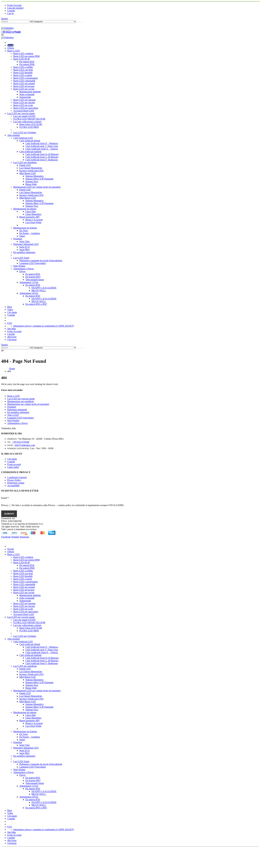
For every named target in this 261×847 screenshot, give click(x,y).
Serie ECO (24, 247)
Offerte (10, 48)
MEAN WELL (38, 290)
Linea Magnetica (33, 214)
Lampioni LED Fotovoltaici (32, 263)
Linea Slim (30, 211)
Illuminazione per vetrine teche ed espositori (28, 404)
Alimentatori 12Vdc (28, 282)
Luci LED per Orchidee (24, 132)
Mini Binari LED (27, 173)
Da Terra (23, 230)
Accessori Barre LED (23, 110)
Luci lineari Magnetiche (30, 168)
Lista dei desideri (15, 8)
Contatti (11, 315)
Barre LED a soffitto (23, 67)
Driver (22, 271)
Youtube (15, 537)
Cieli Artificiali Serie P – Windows (41, 143)
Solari (22, 236)
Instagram (24, 537)
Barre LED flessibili (22, 72)
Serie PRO (24, 249)
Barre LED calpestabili (24, 80)
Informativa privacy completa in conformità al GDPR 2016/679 (43, 326)
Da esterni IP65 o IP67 (36, 304)
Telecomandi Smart (34, 279)
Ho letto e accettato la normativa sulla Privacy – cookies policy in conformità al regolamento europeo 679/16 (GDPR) (68, 505)
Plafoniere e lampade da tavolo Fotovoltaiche (40, 260)
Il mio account (14, 464)
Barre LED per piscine (24, 102)
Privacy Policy (14, 480)
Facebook (6, 537)
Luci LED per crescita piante (21, 113)
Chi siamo (12, 312)
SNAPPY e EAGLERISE (43, 287)
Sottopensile (25, 97)
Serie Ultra (24, 241)
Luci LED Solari (21, 258)
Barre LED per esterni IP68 (26, 56)
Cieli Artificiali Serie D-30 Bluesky (42, 154)
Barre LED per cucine (23, 89)
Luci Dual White (33, 222)
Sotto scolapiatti (26, 94)
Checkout (11, 339)
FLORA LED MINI (29, 127)
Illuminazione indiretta (30, 91)
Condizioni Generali (17, 477)
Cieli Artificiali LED (23, 138)
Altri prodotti (13, 135)
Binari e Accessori (34, 219)
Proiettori (17, 238)
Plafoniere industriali (17, 409)
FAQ (9, 323)
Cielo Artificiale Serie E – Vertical (41, 149)
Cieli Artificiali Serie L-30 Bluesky (42, 157)
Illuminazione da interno (24, 208)
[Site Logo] (7, 28)
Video (10, 309)
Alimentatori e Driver (23, 268)
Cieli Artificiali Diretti (29, 140)
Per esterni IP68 (26, 64)
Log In (10, 13)
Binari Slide (31, 184)
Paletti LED (25, 165)
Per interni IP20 (26, 61)
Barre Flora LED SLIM (30, 124)
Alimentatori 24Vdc (28, 293)
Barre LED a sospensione (25, 78)
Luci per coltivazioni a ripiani (27, 121)
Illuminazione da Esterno (25, 228)
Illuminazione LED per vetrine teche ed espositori (37, 187)
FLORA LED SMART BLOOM (29, 119)
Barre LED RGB (21, 59)
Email (5, 498)
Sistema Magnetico (34, 176)
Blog (9, 307)
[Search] (80, 22)
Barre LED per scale (23, 105)
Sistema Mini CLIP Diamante (39, 179)
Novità (10, 45)
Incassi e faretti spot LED (31, 170)
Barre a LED (13, 50)
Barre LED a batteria (23, 53)
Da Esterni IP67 (33, 277)
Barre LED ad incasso (23, 86)
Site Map (11, 328)
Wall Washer (19, 266)
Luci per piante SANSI (24, 116)
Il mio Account (14, 5)
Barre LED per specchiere (25, 108)
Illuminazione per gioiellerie (20, 401)
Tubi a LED (13, 415)
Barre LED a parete (22, 75)
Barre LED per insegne (24, 100)
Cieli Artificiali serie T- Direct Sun (41, 146)
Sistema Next (31, 181)
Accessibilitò (13, 485)
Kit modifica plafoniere (24, 252)
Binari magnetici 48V (29, 217)
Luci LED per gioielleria (25, 162)
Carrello (11, 10)
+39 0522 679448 (11, 31)
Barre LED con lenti (23, 70)
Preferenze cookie (15, 483)
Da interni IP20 (32, 274)
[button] (4, 18)
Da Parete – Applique (29, 233)
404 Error (11, 337)
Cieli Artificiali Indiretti (30, 151)
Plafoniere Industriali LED (26, 244)
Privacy (4, 505)
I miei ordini (13, 467)
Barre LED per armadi (24, 83)
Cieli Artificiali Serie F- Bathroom (41, 159)
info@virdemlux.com (25, 445)
